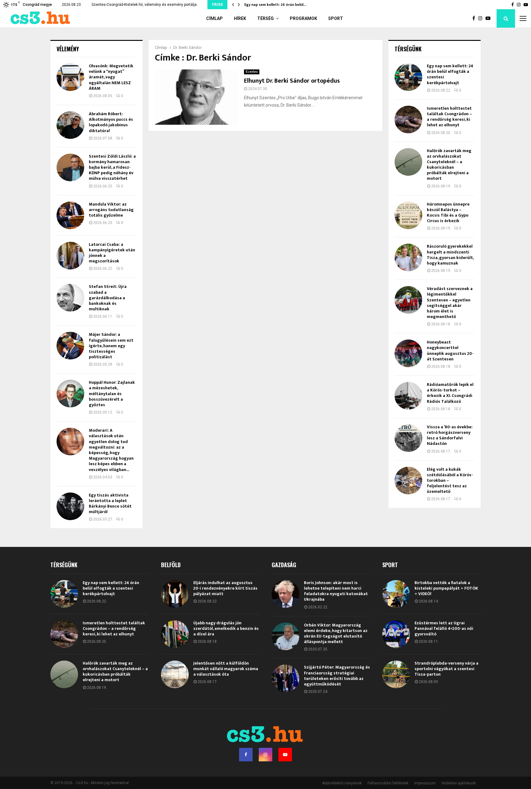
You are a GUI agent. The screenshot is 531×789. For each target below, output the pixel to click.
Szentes (252, 71)
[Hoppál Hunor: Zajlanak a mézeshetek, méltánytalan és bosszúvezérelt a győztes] (70, 393)
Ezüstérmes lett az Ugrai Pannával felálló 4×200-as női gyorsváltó (444, 628)
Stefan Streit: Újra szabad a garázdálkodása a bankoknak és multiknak (108, 297)
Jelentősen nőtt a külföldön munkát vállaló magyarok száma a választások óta (225, 669)
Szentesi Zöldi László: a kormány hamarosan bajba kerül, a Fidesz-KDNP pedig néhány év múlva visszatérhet (112, 167)
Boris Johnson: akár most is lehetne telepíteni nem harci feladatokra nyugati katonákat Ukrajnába (336, 591)
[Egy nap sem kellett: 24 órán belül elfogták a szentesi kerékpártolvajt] (408, 77)
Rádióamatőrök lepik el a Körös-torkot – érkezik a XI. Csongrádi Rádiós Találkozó (450, 393)
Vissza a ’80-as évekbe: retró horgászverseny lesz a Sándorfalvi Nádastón (450, 435)
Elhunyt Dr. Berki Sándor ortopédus (292, 81)
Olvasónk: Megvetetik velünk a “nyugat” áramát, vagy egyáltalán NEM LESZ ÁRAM (111, 77)
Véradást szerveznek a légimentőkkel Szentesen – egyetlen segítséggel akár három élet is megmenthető (450, 302)
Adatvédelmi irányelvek (342, 783)
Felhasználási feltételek (388, 783)
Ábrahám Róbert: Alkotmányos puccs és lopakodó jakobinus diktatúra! (111, 122)
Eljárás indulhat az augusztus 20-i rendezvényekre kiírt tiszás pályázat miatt (225, 588)
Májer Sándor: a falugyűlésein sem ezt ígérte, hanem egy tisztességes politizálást (111, 345)
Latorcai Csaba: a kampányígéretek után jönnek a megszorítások (112, 253)
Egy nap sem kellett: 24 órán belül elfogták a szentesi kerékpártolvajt (450, 74)
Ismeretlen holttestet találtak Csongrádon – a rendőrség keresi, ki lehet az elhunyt (449, 117)
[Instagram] (482, 18)
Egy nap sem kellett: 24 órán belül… (280, 5)
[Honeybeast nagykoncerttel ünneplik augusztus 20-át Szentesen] (408, 353)
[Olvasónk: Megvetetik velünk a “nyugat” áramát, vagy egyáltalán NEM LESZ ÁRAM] (70, 77)
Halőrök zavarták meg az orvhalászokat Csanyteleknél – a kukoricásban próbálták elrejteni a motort (449, 164)
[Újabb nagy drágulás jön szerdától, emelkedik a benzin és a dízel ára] (175, 634)
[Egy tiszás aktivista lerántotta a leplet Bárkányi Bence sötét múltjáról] (70, 506)
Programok (303, 18)
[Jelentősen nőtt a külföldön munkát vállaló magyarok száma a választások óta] (175, 674)
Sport (335, 18)
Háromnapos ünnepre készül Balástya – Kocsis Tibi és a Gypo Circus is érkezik (448, 213)
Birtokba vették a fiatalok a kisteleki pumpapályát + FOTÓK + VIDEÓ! (446, 588)
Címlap (214, 18)
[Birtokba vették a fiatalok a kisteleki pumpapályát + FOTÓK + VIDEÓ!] (396, 594)
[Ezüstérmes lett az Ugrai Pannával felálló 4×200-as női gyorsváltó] (396, 634)
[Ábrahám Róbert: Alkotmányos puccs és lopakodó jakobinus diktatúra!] (70, 125)
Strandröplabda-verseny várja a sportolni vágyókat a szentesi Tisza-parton (446, 669)
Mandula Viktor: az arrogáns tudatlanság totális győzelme (111, 210)
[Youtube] (490, 18)
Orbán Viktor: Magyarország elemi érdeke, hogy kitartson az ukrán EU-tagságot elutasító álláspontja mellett (336, 634)
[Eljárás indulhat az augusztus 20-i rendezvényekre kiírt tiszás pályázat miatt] (175, 594)
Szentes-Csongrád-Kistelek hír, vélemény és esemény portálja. (145, 4)
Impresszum (425, 783)
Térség (265, 18)
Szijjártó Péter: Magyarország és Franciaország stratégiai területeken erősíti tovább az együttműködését (337, 676)
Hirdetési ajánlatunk (459, 783)
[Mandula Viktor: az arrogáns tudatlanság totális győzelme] (70, 215)
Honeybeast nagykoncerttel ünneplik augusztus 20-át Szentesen (450, 351)
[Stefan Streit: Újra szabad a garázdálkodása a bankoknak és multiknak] (70, 298)
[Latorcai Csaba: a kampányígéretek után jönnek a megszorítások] (70, 255)
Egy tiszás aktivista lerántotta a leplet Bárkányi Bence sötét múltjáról (110, 504)
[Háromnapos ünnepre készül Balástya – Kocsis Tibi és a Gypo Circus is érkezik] (408, 215)
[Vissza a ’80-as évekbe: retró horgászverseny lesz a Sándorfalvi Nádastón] (408, 438)
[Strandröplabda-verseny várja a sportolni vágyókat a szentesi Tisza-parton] (396, 674)
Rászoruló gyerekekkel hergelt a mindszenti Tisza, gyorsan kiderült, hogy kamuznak (450, 255)
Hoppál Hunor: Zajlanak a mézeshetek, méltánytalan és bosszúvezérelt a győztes (112, 393)
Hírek (240, 18)
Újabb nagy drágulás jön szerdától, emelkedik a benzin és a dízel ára (226, 628)
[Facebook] (475, 18)
